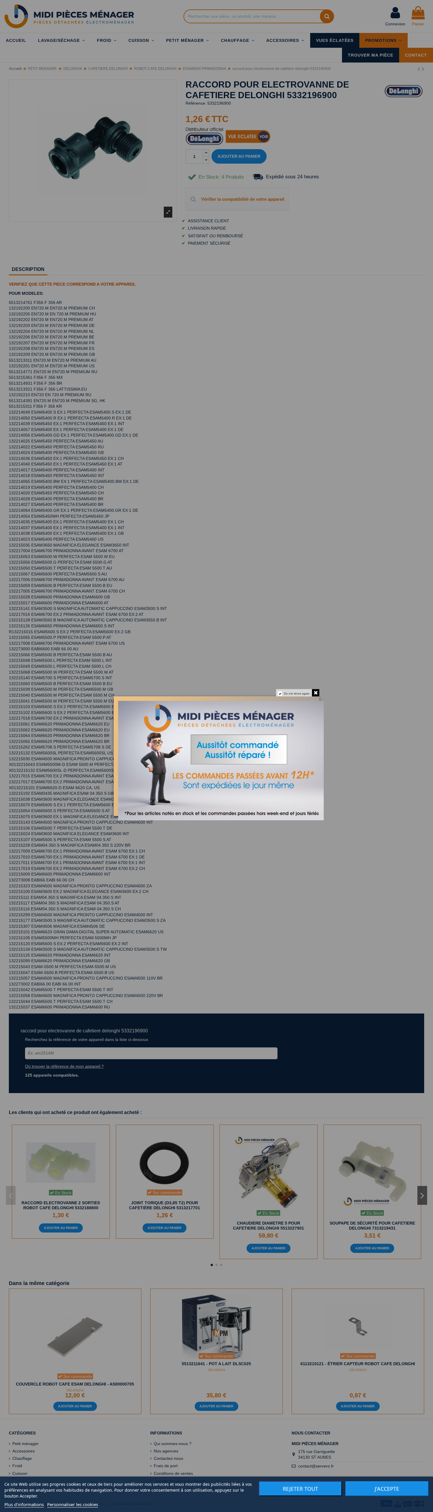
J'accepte (387, 1488)
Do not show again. (297, 693)
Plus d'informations (24, 1504)
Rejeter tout (300, 1488)
